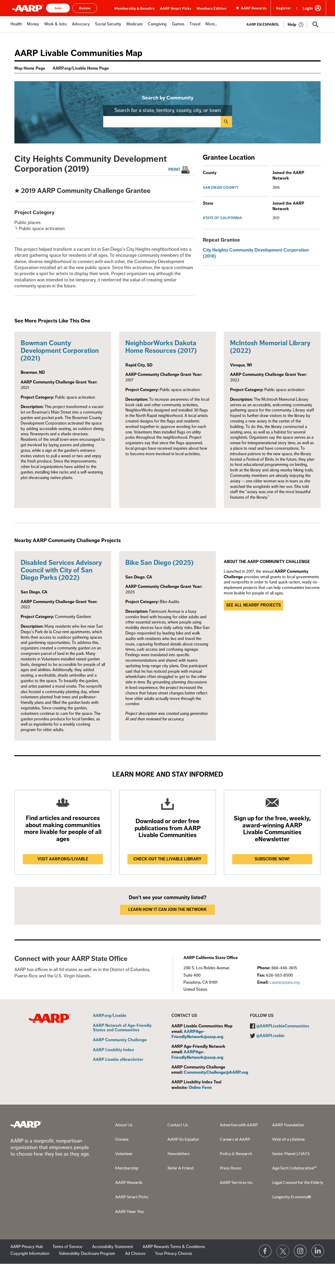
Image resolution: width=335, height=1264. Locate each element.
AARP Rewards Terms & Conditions (174, 1246)
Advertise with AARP (239, 1124)
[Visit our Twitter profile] (282, 1251)
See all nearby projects (253, 605)
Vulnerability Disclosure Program (87, 1253)
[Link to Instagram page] (300, 1251)
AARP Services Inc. (237, 1182)
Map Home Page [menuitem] (29, 68)
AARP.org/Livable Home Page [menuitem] (81, 68)
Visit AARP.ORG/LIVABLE (62, 859)
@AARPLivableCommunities (282, 1026)
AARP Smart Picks (175, 8)
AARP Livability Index (113, 1050)
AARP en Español (262, 24)
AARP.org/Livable (109, 1016)
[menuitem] (16, 26)
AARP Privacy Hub (26, 1246)
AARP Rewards (129, 1182)
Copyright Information (29, 1253)
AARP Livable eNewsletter (118, 1059)
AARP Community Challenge (120, 1040)
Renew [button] (85, 8)
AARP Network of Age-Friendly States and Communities (122, 1028)
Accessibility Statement (112, 1246)
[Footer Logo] (26, 1124)
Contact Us (178, 1124)
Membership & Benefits (134, 8)
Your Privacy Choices (173, 1253)
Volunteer (124, 1153)
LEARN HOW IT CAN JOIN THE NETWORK (167, 909)
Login (308, 8)
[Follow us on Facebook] (265, 1251)
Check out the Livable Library (167, 859)
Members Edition (211, 8)
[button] (315, 24)
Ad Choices (135, 1253)
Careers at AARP (235, 1139)
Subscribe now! (272, 859)
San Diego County (221, 187)
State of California (222, 218)
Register (283, 8)
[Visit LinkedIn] (318, 1251)
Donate (122, 1139)
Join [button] (58, 8)
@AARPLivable (270, 1035)
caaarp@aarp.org (285, 982)
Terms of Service (67, 1246)
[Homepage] (27, 8)
